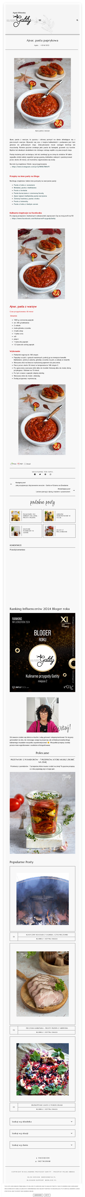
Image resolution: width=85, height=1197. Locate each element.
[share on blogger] (45, 474)
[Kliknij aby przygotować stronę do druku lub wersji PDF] (20, 465)
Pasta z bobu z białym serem (26, 204)
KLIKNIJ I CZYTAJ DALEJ (47, 939)
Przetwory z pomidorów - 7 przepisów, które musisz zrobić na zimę (42, 760)
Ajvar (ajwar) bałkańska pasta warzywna (30, 196)
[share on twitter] (40, 474)
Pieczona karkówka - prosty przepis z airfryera (47, 1028)
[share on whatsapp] (50, 474)
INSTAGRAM (44, 1161)
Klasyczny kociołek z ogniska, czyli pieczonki (47, 935)
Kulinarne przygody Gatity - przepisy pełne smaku (49, 1171)
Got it (47, 1195)
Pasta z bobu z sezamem (24, 185)
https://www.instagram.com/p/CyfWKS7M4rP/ (31, 167)
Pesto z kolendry (21, 201)
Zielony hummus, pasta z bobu (26, 199)
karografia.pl (48, 1177)
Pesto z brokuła (20, 190)
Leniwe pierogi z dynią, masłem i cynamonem (53, 492)
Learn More (38, 1195)
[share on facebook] (35, 474)
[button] (40, 15)
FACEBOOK (44, 1158)
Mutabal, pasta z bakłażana (25, 188)
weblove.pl (51, 1180)
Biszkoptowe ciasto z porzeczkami (47, 1105)
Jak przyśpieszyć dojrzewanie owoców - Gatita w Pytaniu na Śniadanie (41, 485)
